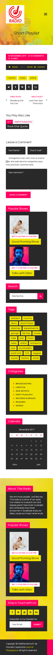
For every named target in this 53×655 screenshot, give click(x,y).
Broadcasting (24, 384)
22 (31, 454)
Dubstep (15, 328)
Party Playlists (23, 122)
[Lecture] (9, 66)
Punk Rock (16, 353)
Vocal (36, 358)
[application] (26, 67)
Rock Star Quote (17, 126)
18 (12, 454)
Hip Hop (26, 333)
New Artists (22, 391)
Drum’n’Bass (26, 323)
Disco (14, 323)
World (19, 406)
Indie (13, 338)
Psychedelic (25, 348)
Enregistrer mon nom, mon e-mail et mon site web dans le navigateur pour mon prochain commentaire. (25, 161)
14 (26, 450)
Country (11, 78)
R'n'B (27, 353)
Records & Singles (25, 398)
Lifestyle (20, 387)
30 (36, 459)
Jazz (22, 338)
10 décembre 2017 (17, 56)
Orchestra (35, 343)
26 (17, 459)
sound (14, 358)
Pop (13, 348)
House (37, 333)
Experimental (31, 328)
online (33, 78)
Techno (25, 358)
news (14, 343)
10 (41, 446)
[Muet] (35, 66)
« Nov (14, 464)
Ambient (15, 318)
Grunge (15, 333)
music (23, 78)
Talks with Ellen (22, 273)
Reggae (37, 353)
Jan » (39, 464)
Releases (20, 402)
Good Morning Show (25, 241)
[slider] (41, 66)
